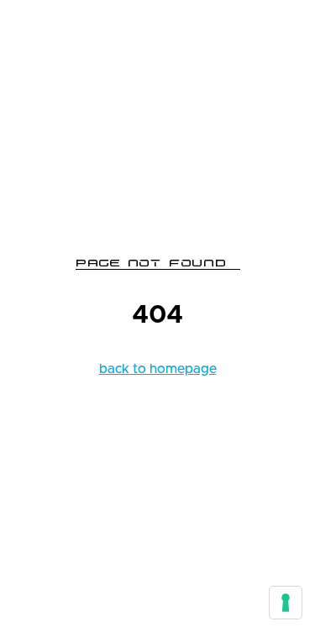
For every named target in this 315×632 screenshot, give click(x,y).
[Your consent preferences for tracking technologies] (286, 603)
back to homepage (158, 369)
